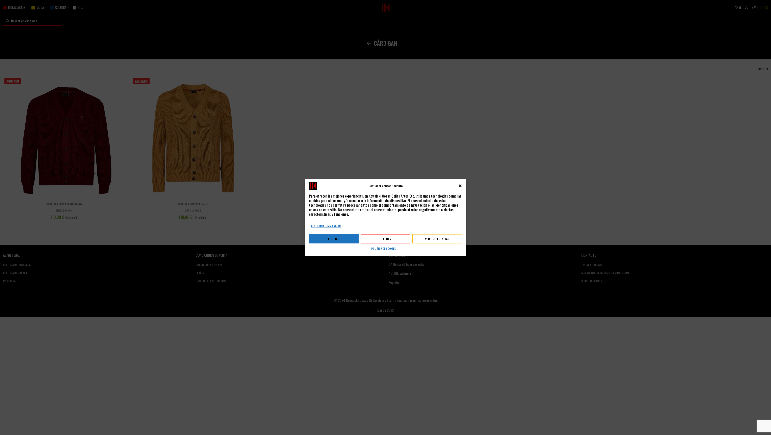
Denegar (385, 239)
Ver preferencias (437, 239)
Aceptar (333, 239)
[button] (460, 186)
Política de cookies (383, 248)
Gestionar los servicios (326, 226)
